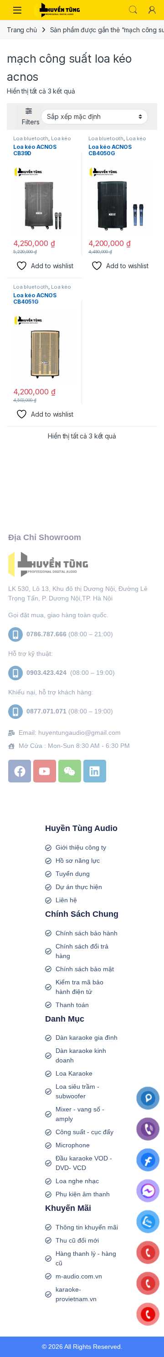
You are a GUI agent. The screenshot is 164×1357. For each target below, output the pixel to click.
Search (133, 10)
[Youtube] (44, 771)
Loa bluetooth (30, 138)
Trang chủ (22, 30)
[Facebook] (19, 771)
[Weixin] (69, 771)
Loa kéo (61, 138)
